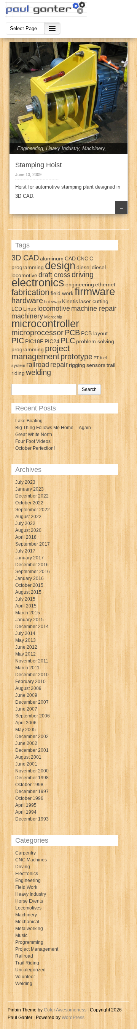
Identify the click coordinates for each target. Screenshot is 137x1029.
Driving (22, 866)
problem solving (95, 341)
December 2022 (32, 496)
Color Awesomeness (65, 1010)
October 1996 (29, 798)
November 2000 (32, 771)
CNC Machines (31, 860)
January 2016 (29, 578)
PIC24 (52, 341)
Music (21, 935)
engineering (79, 284)
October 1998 (29, 784)
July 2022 (25, 523)
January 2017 (29, 558)
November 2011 (31, 661)
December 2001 (32, 750)
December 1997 (32, 791)
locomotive (53, 308)
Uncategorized (30, 969)
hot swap (52, 301)
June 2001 (26, 764)
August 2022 (28, 516)
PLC (68, 340)
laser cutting (93, 301)
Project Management (36, 949)
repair (59, 364)
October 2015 (29, 585)
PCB (72, 332)
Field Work (26, 887)
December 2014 (32, 626)
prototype (76, 356)
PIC (17, 340)
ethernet (105, 284)
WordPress (73, 1017)
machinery (27, 316)
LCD (16, 309)
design (60, 265)
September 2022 (32, 509)
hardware (27, 300)
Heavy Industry (62, 148)
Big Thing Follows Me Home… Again (53, 427)
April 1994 (26, 812)
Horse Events (29, 901)
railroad (37, 364)
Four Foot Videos (33, 441)
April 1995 (26, 805)
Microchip (53, 317)
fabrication (30, 292)
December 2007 (32, 702)
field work (62, 293)
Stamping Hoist (38, 165)
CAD (70, 258)
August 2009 (28, 688)
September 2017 (32, 544)
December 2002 (32, 736)
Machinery (93, 148)
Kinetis (70, 301)
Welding (23, 983)
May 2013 (25, 640)
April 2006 (26, 722)
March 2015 (27, 612)
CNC (82, 258)
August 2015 (28, 592)
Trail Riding (27, 963)
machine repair (93, 308)
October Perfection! (35, 448)
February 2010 (30, 681)
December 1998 (32, 777)
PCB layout (94, 333)
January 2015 (29, 619)
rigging (77, 365)
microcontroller (45, 324)
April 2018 (26, 537)
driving (83, 274)
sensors (95, 365)
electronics (37, 282)
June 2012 (26, 647)
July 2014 (25, 633)
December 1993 (32, 819)
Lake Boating (29, 420)
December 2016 (32, 564)
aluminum (52, 258)
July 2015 (25, 599)
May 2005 (25, 729)
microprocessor (37, 332)
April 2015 (26, 606)
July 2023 (25, 482)
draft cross (54, 275)
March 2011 (27, 667)
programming (27, 349)
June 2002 (26, 743)
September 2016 (32, 571)
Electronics (26, 873)
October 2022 (29, 503)
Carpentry (25, 853)
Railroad (24, 956)
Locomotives (28, 908)
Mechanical (27, 921)
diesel (83, 267)
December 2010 (32, 674)
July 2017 (25, 551)
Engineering (30, 148)
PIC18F (34, 341)
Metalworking (29, 928)
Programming (29, 942)
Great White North (33, 434)
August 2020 (28, 530)
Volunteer (25, 976)
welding (38, 372)
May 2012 (25, 654)
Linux (29, 309)
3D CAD (25, 258)
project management (40, 352)
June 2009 (26, 695)
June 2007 (26, 709)
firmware (95, 291)
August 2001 (28, 757)
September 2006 (32, 716)
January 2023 (29, 489)
